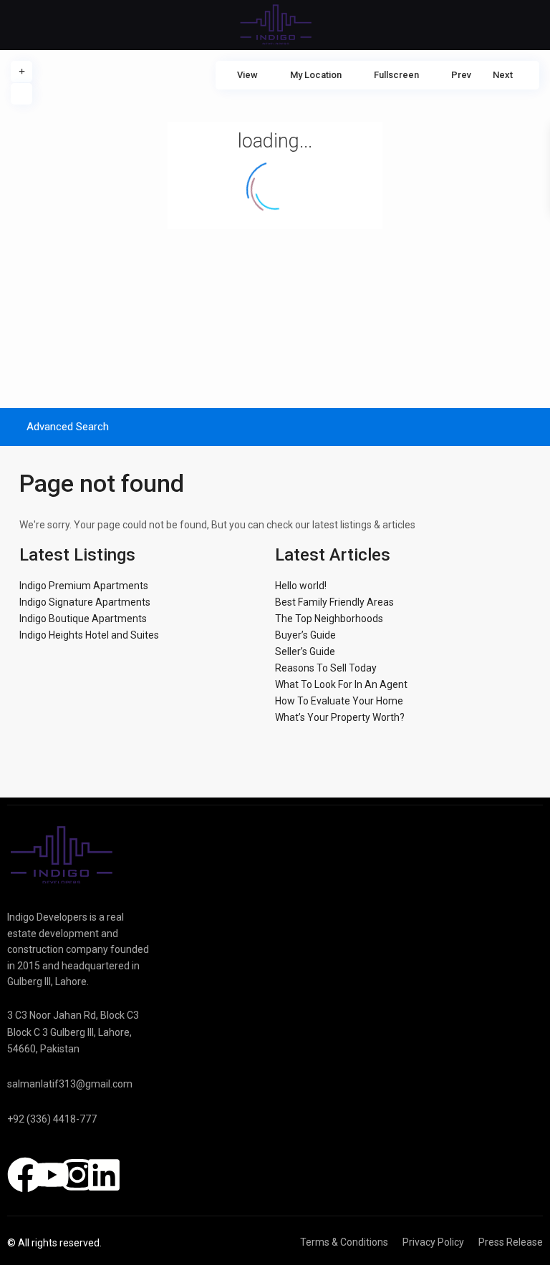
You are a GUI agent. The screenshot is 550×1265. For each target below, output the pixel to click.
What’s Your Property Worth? (340, 717)
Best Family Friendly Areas (334, 602)
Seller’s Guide (305, 651)
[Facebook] (25, 1175)
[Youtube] (51, 1175)
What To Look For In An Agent (341, 684)
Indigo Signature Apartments (84, 602)
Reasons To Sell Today (326, 668)
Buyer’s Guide (305, 635)
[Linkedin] (104, 1175)
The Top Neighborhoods (329, 618)
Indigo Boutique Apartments (83, 618)
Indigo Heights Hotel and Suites (89, 635)
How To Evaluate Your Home (339, 701)
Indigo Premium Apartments (83, 585)
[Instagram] (77, 1175)
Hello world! (301, 585)
